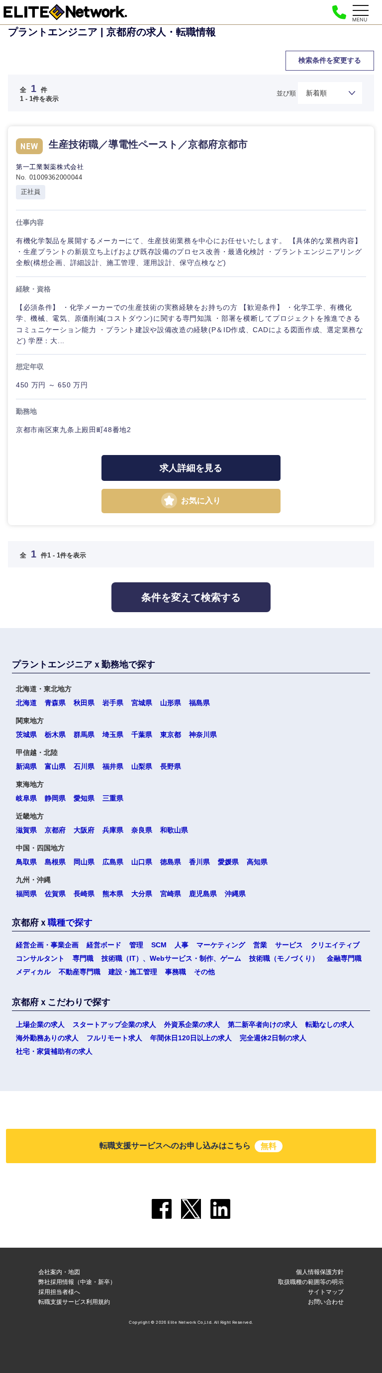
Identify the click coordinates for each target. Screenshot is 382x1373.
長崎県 (84, 894)
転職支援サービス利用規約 (74, 1301)
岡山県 (84, 862)
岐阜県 (26, 798)
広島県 (112, 862)
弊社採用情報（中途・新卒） (77, 1281)
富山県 (55, 766)
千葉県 (141, 734)
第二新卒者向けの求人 (262, 1024)
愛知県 (84, 798)
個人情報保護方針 (320, 1272)
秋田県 (84, 703)
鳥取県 (26, 862)
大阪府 (84, 830)
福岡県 (26, 894)
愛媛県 (228, 862)
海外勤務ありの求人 (47, 1038)
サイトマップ (326, 1291)
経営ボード (104, 945)
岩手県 (112, 703)
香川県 (199, 862)
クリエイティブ (335, 945)
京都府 (55, 830)
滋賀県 (26, 830)
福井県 (112, 766)
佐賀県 (55, 894)
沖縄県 (235, 894)
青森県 (55, 703)
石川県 (84, 766)
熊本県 (112, 894)
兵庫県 (112, 830)
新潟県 (26, 766)
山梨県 (141, 766)
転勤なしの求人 (329, 1024)
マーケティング (220, 945)
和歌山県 (174, 830)
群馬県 (84, 734)
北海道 (26, 703)
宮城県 (141, 703)
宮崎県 (170, 894)
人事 (182, 945)
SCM (159, 945)
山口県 (141, 862)
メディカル (33, 972)
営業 (260, 945)
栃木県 (55, 734)
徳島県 (170, 862)
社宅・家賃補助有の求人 (54, 1051)
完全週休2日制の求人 (273, 1038)
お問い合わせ (326, 1301)
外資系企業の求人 (192, 1024)
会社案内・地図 (59, 1272)
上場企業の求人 (40, 1024)
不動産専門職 (79, 972)
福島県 (199, 703)
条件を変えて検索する (191, 597)
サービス (289, 945)
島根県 (55, 862)
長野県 (170, 766)
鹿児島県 (203, 894)
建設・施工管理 (132, 972)
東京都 (170, 734)
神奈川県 (203, 734)
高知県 (257, 862)
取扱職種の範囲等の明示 (311, 1281)
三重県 (112, 798)
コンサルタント (40, 958)
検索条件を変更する (329, 60)
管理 (136, 945)
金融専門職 (344, 958)
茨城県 (26, 734)
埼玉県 (112, 734)
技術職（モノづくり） (284, 958)
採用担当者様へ (59, 1291)
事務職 (175, 972)
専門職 (83, 958)
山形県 (170, 703)
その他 (204, 972)
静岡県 (55, 798)
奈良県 (141, 830)
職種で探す (70, 922)
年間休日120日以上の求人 (191, 1038)
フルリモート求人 (114, 1038)
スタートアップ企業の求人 (114, 1024)
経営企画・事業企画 (47, 945)
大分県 (141, 894)
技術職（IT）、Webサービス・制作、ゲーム (171, 958)
